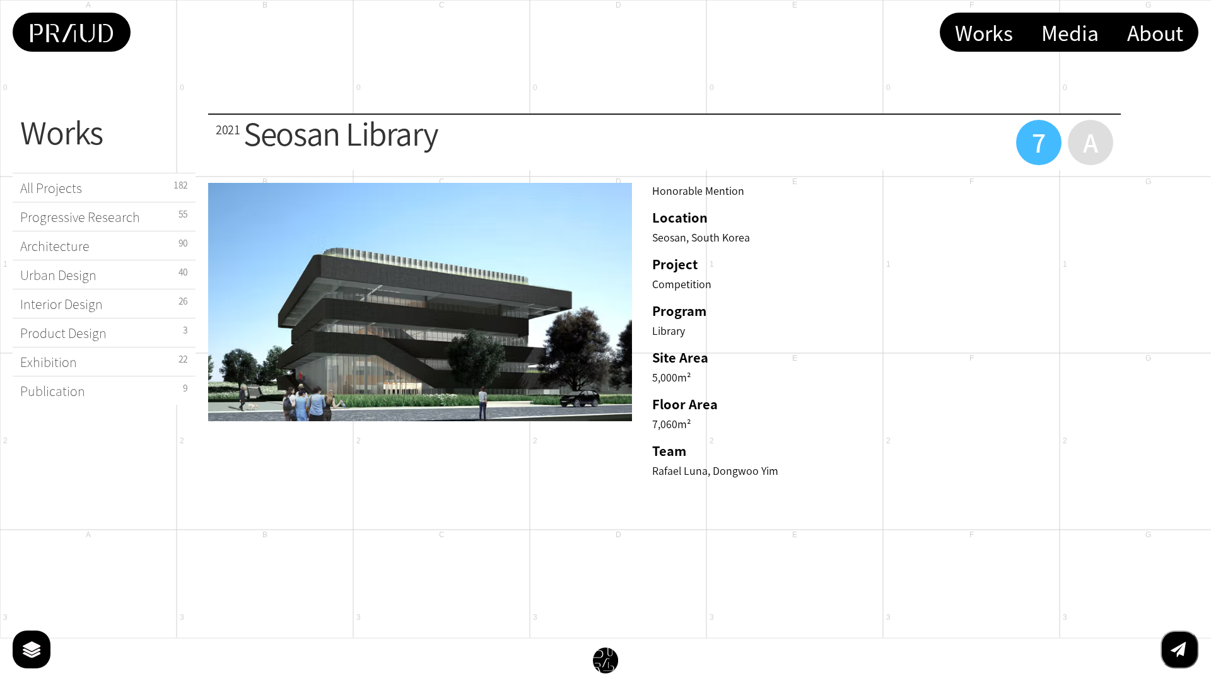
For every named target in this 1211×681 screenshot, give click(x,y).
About (1155, 32)
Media (1070, 32)
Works (984, 32)
